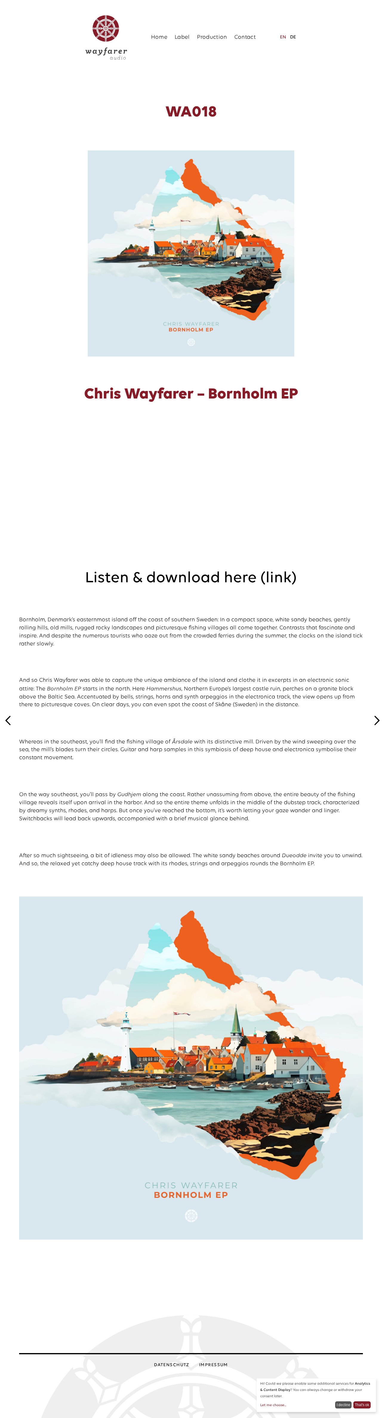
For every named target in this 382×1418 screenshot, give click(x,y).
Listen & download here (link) (191, 578)
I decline (343, 1405)
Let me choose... (273, 1405)
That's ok (362, 1405)
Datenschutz (172, 1365)
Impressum (213, 1365)
